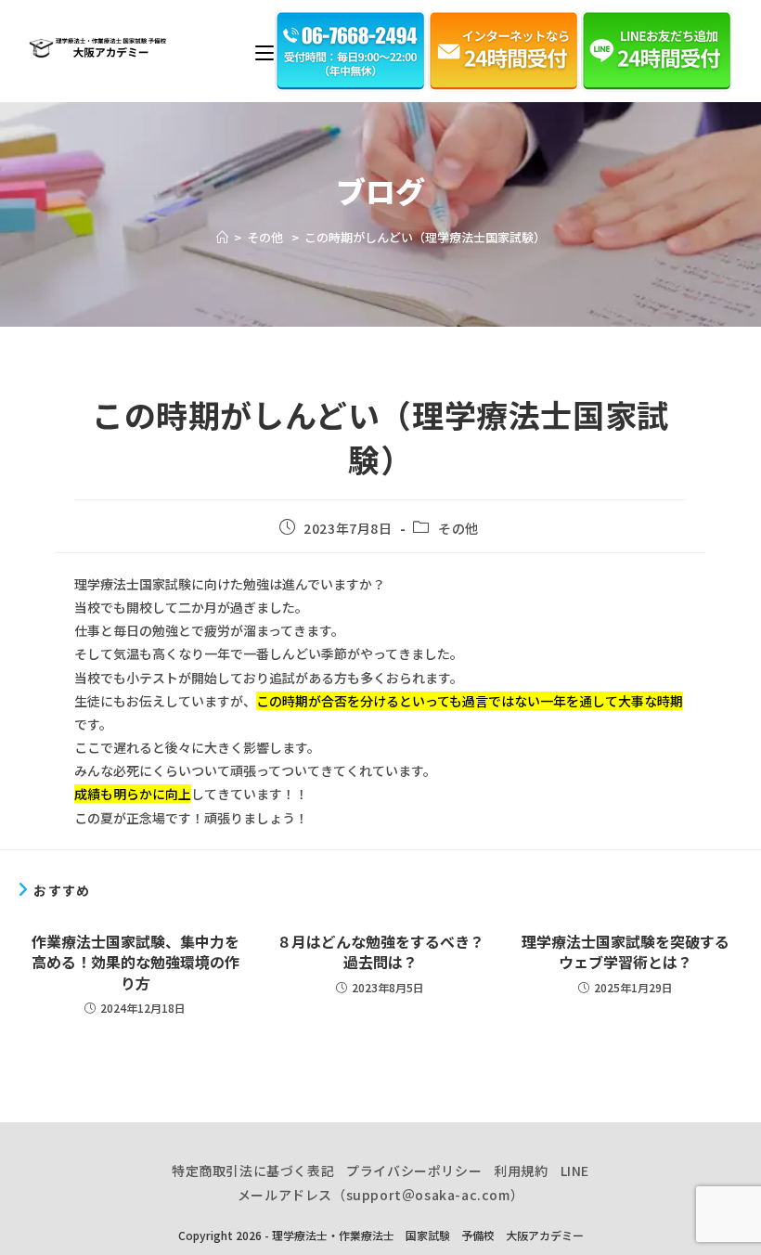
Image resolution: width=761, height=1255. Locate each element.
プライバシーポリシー (414, 1170)
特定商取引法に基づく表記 (253, 1170)
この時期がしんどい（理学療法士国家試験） (425, 237)
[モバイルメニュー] (264, 51)
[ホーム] (222, 237)
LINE (575, 1170)
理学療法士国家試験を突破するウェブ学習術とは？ (625, 952)
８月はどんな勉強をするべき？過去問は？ (380, 952)
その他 (460, 528)
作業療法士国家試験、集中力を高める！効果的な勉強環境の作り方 (135, 962)
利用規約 (521, 1170)
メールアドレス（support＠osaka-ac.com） (380, 1194)
